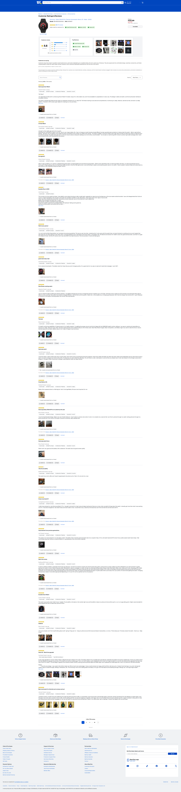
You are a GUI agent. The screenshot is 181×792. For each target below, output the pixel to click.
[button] (137, 23)
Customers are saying (43, 60)
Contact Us (46, 761)
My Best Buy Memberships (49, 766)
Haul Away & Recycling (48, 759)
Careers (86, 768)
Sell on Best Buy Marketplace (91, 748)
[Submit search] (122, 2)
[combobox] (137, 77)
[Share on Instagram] (137, 766)
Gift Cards (5, 761)
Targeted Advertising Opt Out (85, 785)
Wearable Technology (48, 13)
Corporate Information (89, 766)
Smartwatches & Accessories (60, 13)
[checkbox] (71, 27)
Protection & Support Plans (49, 756)
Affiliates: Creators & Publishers (91, 752)
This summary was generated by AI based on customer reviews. (50, 66)
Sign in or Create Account (132, 746)
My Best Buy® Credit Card (8, 766)
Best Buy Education (89, 756)
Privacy (18, 785)
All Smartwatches (71, 13)
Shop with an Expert (48, 750)
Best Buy (40, 13)
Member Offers (47, 770)
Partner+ (86, 761)
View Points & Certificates (49, 768)
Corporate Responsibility (90, 770)
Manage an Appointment (49, 754)
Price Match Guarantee (8, 754)
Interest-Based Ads (24, 785)
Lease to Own (6, 770)
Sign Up (172, 753)
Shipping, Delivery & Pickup (8, 750)
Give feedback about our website (21, 781)
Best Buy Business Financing (9, 774)
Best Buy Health (88, 754)
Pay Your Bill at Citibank (8, 768)
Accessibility (5, 785)
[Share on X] (176, 766)
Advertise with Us (88, 750)
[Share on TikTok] (147, 766)
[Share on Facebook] (157, 766)
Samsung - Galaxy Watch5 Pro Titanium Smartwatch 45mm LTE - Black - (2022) (70, 19)
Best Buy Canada (174, 781)
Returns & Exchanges (7, 752)
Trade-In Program (6, 759)
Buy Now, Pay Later (7, 772)
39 (94, 722)
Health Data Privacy (40, 785)
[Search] (60, 77)
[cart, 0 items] (142, 2)
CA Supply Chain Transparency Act (98, 785)
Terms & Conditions (12, 785)
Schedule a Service (48, 752)
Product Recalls (6, 756)
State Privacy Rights (32, 785)
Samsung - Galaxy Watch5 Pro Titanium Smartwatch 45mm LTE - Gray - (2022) (60, 179)
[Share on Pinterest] (166, 766)
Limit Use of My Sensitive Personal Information (70, 785)
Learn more (132, 760)
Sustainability (87, 772)
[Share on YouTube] (128, 766)
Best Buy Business (88, 759)
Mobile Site (165, 781)
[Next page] (98, 722)
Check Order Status (7, 748)
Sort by (129, 77)
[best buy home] (39, 2)
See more (40, 103)
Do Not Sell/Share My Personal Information (53, 785)
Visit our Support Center (49, 748)
